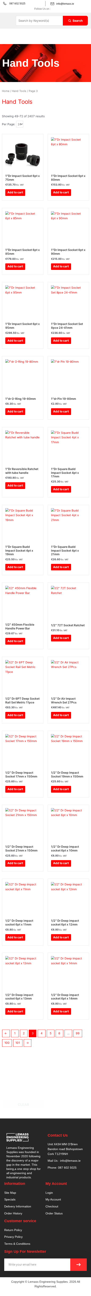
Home (5, 91)
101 (17, 1042)
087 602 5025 (17, 3)
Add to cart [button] (15, 192)
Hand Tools (19, 91)
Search (78, 20)
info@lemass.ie (65, 3)
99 (78, 1033)
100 (7, 1042)
